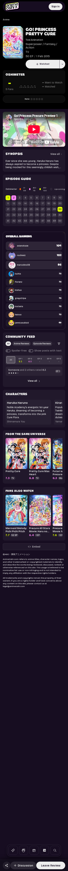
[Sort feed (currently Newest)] (58, 343)
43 (19, 220)
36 (37, 214)
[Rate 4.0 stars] (39, 99)
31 (8, 214)
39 (54, 214)
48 (48, 220)
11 (8, 203)
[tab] (10, 359)
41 (8, 220)
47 (42, 220)
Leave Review (51, 865)
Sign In (55, 6)
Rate (27, 99)
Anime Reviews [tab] (21, 343)
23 (19, 209)
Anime (6, 19)
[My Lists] (44, 850)
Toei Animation (34, 39)
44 (25, 220)
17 (43, 203)
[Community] (23, 850)
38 (48, 214)
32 (13, 214)
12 (14, 203)
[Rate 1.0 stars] (31, 99)
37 (42, 214)
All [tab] (8, 343)
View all (32, 380)
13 (19, 203)
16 (37, 203)
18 (48, 203)
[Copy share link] (6, 865)
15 (31, 203)
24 (25, 209)
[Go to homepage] (12, 6)
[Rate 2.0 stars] (34, 99)
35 (31, 214)
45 (31, 220)
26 (36, 209)
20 (59, 203)
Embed (36, 546)
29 (54, 209)
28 (48, 209)
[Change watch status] (62, 64)
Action (30, 47)
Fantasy (49, 44)
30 (60, 209)
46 (37, 220)
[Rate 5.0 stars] (42, 99)
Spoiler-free (19, 350)
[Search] (54, 850)
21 (8, 209)
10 (60, 197)
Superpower (34, 44)
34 (25, 214)
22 (13, 209)
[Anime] (13, 850)
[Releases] (34, 850)
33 (19, 214)
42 (13, 220)
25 (31, 209)
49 (54, 220)
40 (60, 214)
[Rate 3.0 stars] (37, 99)
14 (25, 203)
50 (59, 220)
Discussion (25, 865)
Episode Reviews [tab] (42, 343)
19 (54, 203)
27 (42, 209)
